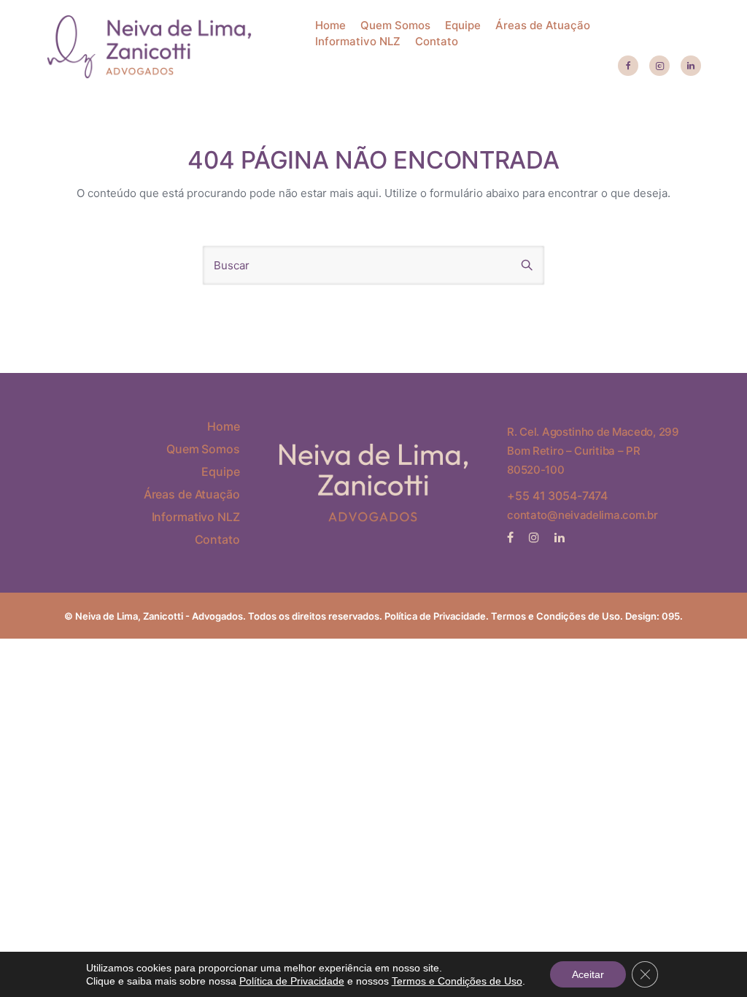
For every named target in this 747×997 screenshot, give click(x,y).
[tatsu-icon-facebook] (628, 66)
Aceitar (588, 974)
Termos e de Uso (555, 616)
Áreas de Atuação (542, 25)
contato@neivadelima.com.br (582, 515)
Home (330, 25)
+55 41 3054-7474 (557, 495)
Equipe (463, 25)
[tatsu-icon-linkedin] (691, 66)
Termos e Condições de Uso (457, 981)
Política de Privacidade (435, 616)
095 (671, 616)
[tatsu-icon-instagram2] (659, 66)
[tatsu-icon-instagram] (536, 537)
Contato (436, 41)
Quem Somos (395, 25)
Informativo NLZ (357, 41)
